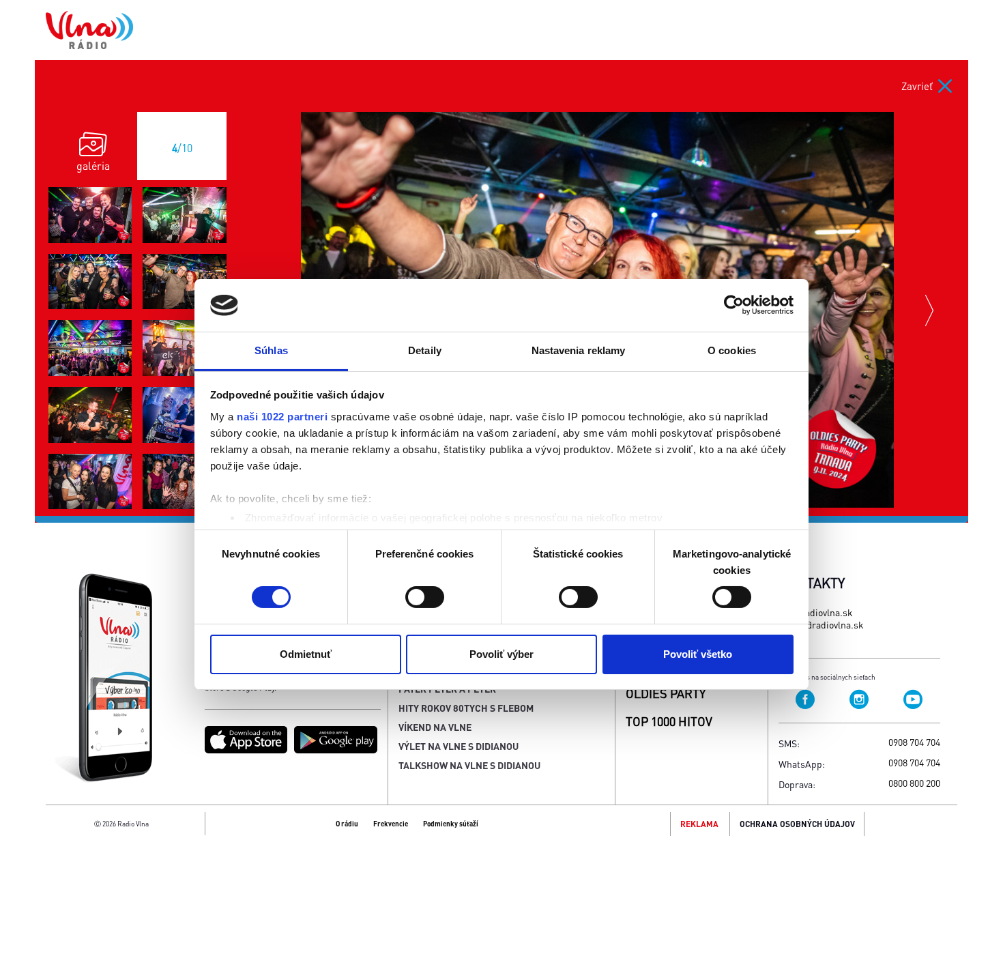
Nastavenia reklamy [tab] (579, 350)
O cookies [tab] (732, 350)
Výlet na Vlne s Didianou (458, 746)
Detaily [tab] (424, 350)
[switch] (424, 597)
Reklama (699, 824)
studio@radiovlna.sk (821, 624)
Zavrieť (917, 86)
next (931, 309)
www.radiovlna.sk (816, 612)
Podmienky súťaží (450, 824)
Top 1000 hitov (669, 721)
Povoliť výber (501, 654)
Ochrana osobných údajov (797, 824)
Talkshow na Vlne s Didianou (469, 765)
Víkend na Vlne (434, 727)
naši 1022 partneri (282, 416)
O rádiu (347, 824)
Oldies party (666, 693)
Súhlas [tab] (271, 350)
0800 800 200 (914, 783)
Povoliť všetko (697, 654)
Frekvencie (390, 824)
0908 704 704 (914, 742)
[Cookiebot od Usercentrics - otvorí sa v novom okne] (734, 305)
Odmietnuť (306, 654)
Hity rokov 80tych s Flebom (466, 708)
